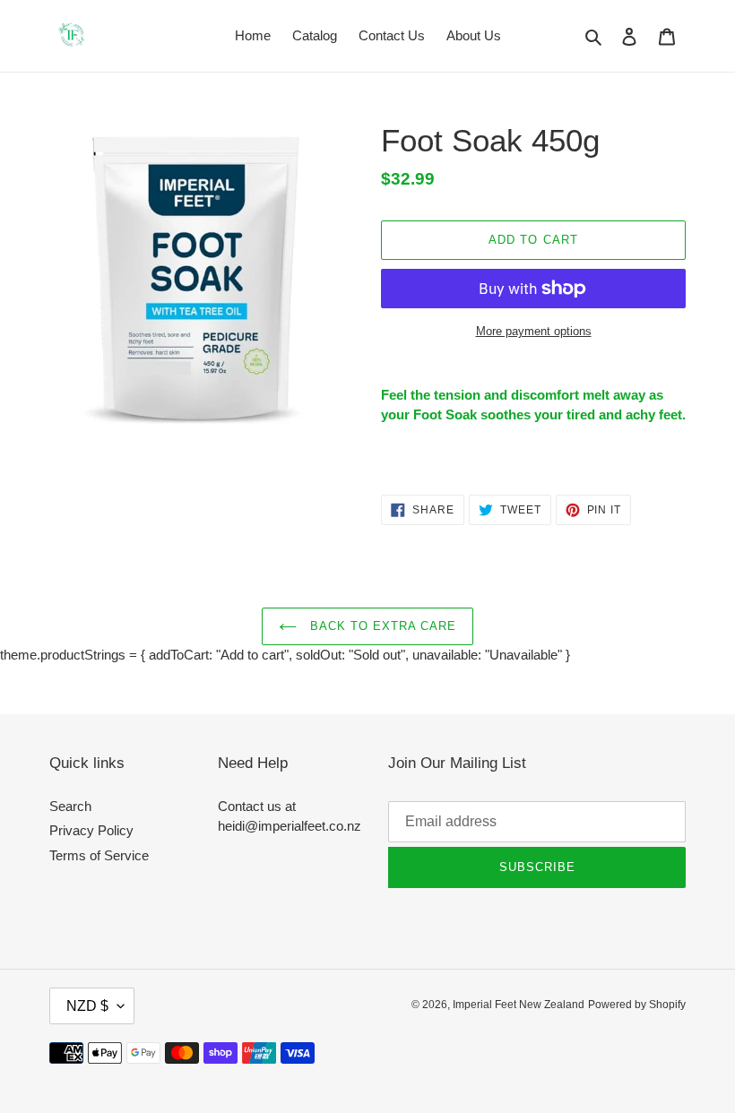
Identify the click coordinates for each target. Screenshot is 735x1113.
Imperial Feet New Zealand (518, 1004)
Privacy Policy (91, 830)
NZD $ (87, 1006)
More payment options (534, 331)
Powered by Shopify (637, 1004)
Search (70, 806)
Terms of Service (99, 855)
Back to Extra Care (381, 626)
